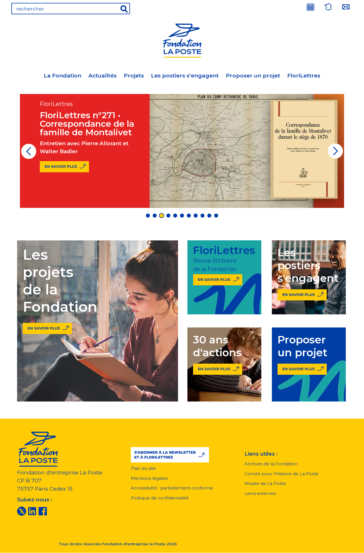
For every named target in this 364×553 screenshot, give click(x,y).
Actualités (102, 75)
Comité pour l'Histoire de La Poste (281, 473)
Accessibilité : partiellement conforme (172, 488)
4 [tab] (168, 216)
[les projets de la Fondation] (47, 327)
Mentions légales (149, 478)
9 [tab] (202, 216)
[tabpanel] (182, 151)
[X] (21, 511)
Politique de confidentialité (160, 498)
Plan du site (143, 468)
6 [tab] (182, 216)
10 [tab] (209, 216)
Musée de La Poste (265, 483)
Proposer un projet (253, 75)
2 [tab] (155, 216)
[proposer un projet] (302, 368)
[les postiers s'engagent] (302, 293)
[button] (170, 454)
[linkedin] (32, 511)
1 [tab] (148, 216)
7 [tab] (189, 216)
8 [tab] (196, 216)
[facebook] (42, 511)
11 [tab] (216, 216)
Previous (29, 153)
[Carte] (328, 7)
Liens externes (260, 493)
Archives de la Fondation (271, 463)
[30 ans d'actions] (217, 368)
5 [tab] (175, 216)
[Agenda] (310, 7)
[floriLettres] (217, 278)
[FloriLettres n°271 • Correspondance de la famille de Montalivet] (64, 166)
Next (335, 153)
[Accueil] (182, 39)
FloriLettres (303, 75)
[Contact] (346, 7)
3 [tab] (162, 216)
